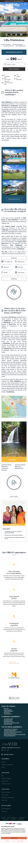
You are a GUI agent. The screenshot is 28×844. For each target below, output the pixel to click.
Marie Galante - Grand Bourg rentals (11, 722)
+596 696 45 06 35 (8, 754)
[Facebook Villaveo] (5, 750)
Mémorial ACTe (19, 468)
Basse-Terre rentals (8, 724)
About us (3, 762)
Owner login (4, 800)
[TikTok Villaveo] (8, 750)
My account (4, 811)
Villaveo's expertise (6, 792)
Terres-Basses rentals (8, 718)
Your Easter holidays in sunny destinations (12, 731)
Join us (3, 767)
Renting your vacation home (7, 797)
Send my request (14, 69)
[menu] (25, 4)
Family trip (6, 708)
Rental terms (14, 496)
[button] (8, 408)
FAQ (2, 775)
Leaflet (11, 417)
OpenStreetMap (18, 417)
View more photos (14, 199)
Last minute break (7, 709)
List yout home (4, 794)
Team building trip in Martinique (10, 729)
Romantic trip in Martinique (10, 733)
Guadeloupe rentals (17, 44)
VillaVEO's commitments (7, 764)
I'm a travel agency (5, 808)
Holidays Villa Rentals (8, 711)
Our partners (21, 819)
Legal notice (22, 817)
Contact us (13, 819)
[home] (14, 4)
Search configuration (12, 817)
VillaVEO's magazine (6, 778)
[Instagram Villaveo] (2, 750)
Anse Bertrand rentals (8, 721)
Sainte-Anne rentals (8, 720)
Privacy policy (5, 819)
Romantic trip (7, 712)
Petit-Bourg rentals (8, 45)
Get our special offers (19, 1)
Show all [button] (14, 258)
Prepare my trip (5, 781)
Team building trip (7, 713)
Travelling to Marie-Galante (10, 730)
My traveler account (6, 783)
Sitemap (3, 817)
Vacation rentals (6, 44)
